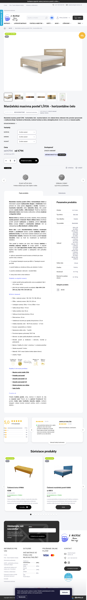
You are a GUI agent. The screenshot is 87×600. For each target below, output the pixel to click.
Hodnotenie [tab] (62, 193)
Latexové (25, 564)
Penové (25, 568)
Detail (63, 507)
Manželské (75, 223)
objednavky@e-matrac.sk (72, 553)
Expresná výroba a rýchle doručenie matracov (10, 575)
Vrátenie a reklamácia (31, 5)
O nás (5, 5)
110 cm (76, 263)
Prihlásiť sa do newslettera (38, 536)
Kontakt (6, 578)
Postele (76, 219)
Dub (77, 214)
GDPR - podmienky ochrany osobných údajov (11, 563)
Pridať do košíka (26, 161)
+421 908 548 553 (72, 558)
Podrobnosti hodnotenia (31, 112)
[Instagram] (69, 562)
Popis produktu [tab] (23, 193)
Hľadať (46, 17)
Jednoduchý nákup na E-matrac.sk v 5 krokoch (10, 568)
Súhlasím (65, 592)
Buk (74, 214)
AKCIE (62, 290)
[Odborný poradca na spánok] (52, 18)
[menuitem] (8, 23)
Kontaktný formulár (72, 568)
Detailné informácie (9, 123)
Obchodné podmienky (9, 560)
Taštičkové (25, 561)
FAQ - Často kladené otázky (16, 5)
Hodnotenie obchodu (9, 10)
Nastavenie (22, 597)
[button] (83, 180)
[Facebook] (65, 562)
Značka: (44, 113)
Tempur (25, 571)
